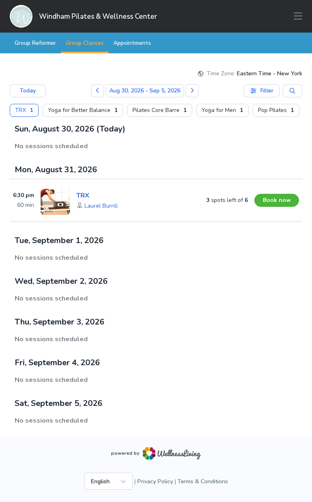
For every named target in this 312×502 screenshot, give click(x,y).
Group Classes (85, 43)
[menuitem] (24, 110)
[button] (101, 206)
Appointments (132, 43)
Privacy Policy (155, 481)
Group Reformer (35, 43)
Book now (277, 200)
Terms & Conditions (203, 481)
